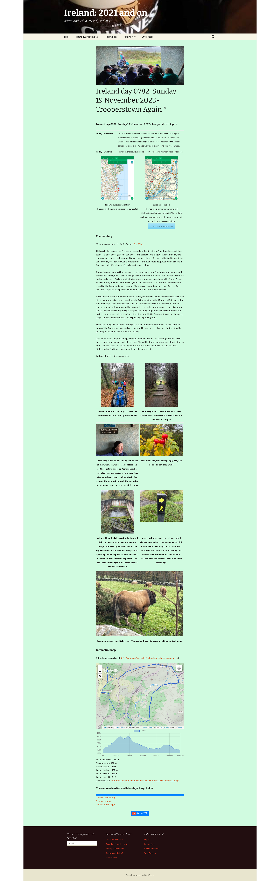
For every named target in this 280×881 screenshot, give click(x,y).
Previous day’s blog (105, 797)
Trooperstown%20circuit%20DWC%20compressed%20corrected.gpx (145, 780)
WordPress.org (151, 853)
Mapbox (180, 727)
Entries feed (149, 844)
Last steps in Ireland (114, 839)
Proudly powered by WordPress (140, 875)
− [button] (100, 671)
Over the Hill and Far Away (117, 844)
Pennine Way (129, 36)
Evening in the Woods (115, 848)
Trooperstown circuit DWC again (161, 226)
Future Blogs (111, 36)
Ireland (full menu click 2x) (87, 36)
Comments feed (151, 848)
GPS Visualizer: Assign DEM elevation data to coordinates (149, 657)
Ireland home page (105, 804)
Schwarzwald (111, 857)
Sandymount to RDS (114, 853)
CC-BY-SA (165, 727)
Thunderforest (147, 727)
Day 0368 (138, 244)
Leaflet (105, 727)
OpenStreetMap (120, 727)
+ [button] (100, 667)
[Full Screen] (100, 676)
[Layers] (179, 668)
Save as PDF (142, 813)
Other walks (147, 36)
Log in (146, 839)
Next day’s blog (103, 801)
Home (67, 36)
